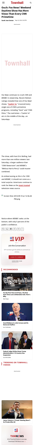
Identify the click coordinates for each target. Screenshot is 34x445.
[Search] (30, 3)
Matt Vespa (6, 299)
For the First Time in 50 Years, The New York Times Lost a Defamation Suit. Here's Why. (16, 294)
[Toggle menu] (3, 3)
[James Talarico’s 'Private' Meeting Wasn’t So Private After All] (17, 409)
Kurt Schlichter (7, 327)
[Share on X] (3, 229)
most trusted (24, 185)
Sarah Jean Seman (8, 20)
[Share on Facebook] (10, 229)
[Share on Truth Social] (7, 229)
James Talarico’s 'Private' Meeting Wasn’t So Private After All (16, 421)
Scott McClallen (7, 357)
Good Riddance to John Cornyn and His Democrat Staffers (15, 324)
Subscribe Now (17, 261)
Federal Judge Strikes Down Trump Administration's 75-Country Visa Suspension (14, 353)
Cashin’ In (12, 104)
